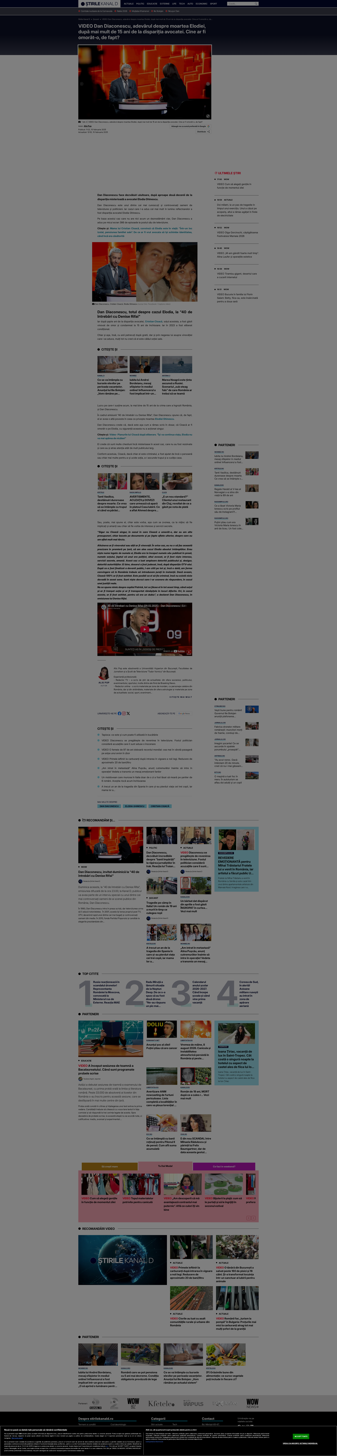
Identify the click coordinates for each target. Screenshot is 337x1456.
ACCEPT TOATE (301, 1436)
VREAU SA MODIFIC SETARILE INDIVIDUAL (300, 1443)
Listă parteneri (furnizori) (154, 1442)
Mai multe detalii (17, 1438)
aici (107, 1446)
